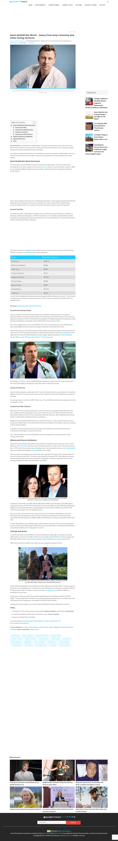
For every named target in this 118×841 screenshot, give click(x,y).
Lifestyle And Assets (19, 139)
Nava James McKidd (60, 539)
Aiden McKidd (15, 635)
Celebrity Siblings (54, 627)
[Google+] (65, 817)
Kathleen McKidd (17, 645)
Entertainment (63, 627)
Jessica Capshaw (39, 642)
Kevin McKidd (28, 645)
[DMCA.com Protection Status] (52, 831)
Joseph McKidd (51, 642)
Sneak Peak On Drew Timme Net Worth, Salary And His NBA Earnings (91, 810)
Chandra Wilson (15, 337)
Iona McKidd (66, 639)
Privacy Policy (57, 833)
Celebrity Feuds (43, 627)
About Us (60, 831)
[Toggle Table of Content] (33, 122)
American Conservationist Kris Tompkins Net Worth (25, 809)
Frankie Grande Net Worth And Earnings (29, 306)
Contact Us (67, 831)
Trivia (14, 141)
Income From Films (20, 127)
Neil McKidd (53, 645)
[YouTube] (72, 817)
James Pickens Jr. (36, 337)
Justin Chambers (26, 337)
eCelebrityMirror (24, 623)
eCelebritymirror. (34, 629)
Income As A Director (21, 132)
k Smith (32, 42)
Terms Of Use (46, 833)
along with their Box (29, 252)
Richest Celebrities (19, 41)
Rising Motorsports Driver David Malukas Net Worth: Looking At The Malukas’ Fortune (89, 783)
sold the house (50, 590)
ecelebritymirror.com (66, 835)
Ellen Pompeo (46, 337)
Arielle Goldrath (31, 539)
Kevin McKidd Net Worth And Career (24, 125)
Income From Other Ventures (23, 134)
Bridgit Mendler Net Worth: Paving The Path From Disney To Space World (58, 783)
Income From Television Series (24, 130)
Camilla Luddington (66, 335)
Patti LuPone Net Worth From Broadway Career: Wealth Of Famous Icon (24, 783)
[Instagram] (68, 817)
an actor (44, 167)
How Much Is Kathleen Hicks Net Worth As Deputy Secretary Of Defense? (58, 810)
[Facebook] (63, 817)
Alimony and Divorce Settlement (22, 136)
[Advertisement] (59, 16)
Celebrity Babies (33, 627)
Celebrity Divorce (30, 639)
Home (11, 41)
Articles (25, 627)
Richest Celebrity (65, 645)
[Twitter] (70, 817)
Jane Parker (27, 642)
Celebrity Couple (17, 639)
